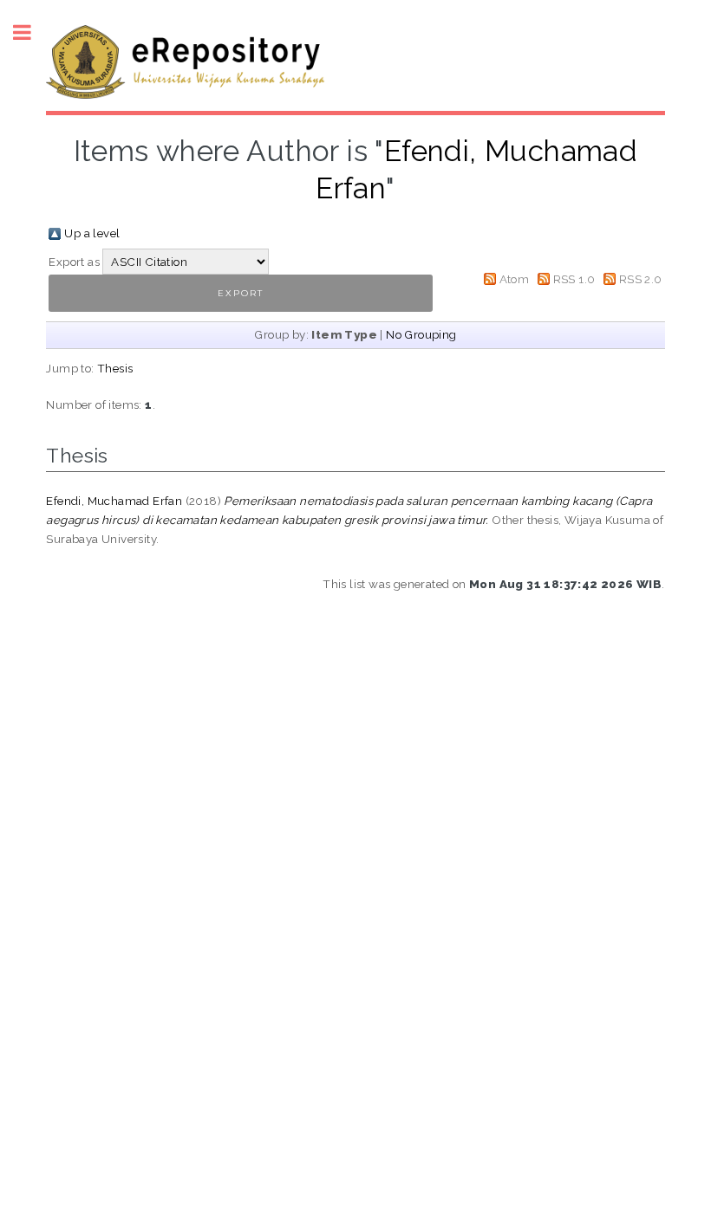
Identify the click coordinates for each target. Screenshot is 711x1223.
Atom (514, 279)
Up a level (92, 233)
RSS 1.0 (574, 279)
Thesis (115, 368)
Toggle (31, 32)
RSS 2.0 (640, 279)
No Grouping (421, 334)
